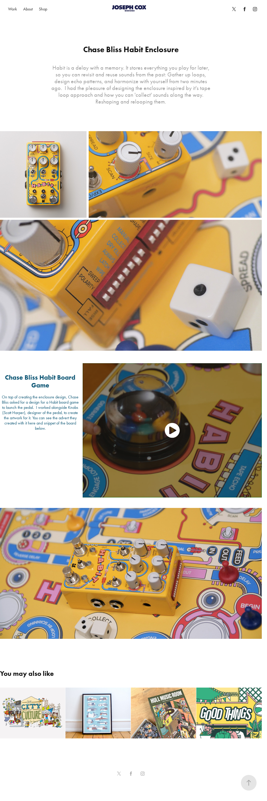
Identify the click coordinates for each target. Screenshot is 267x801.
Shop (43, 9)
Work (12, 9)
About (28, 9)
